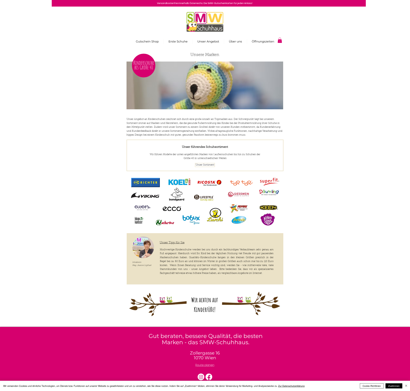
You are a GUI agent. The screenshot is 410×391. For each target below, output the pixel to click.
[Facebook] (208, 377)
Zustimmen (394, 385)
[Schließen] (406, 385)
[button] (280, 40)
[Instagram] (201, 377)
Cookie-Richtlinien (372, 385)
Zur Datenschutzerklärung (291, 385)
